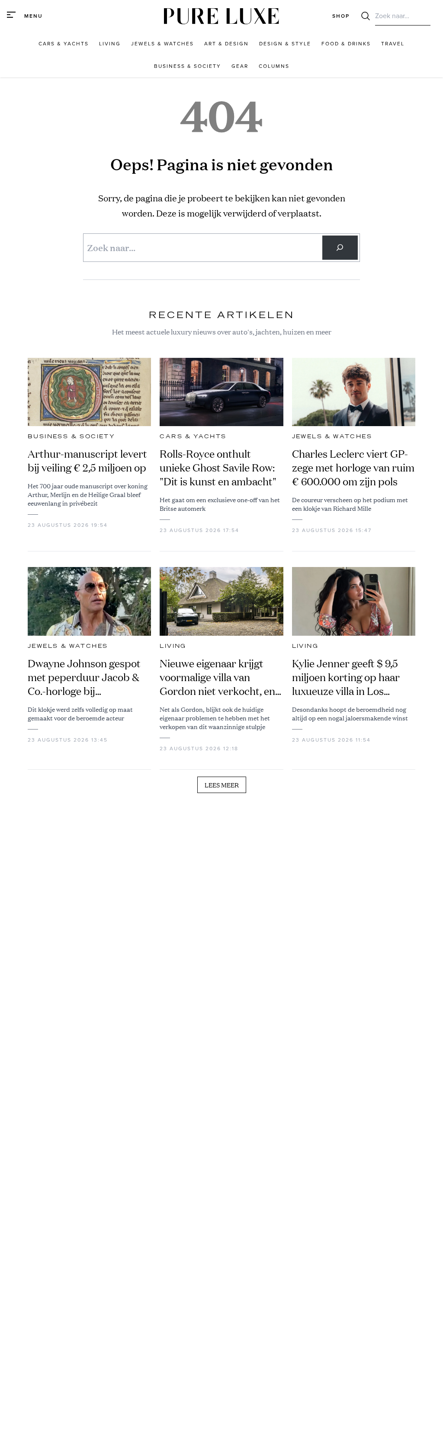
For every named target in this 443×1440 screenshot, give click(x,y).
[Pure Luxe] (221, 16)
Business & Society (71, 436)
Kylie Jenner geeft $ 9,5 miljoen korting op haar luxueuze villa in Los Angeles (346, 677)
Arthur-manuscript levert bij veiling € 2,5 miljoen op (87, 461)
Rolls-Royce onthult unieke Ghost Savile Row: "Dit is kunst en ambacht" (218, 467)
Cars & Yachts (193, 436)
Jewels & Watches (332, 436)
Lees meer (222, 785)
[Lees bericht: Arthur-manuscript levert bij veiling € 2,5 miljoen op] (89, 392)
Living (173, 646)
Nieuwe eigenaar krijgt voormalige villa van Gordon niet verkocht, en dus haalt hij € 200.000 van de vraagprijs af (217, 677)
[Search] (340, 248)
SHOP (341, 16)
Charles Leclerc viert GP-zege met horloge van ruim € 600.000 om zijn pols (353, 467)
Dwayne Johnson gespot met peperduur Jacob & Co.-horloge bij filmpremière (84, 677)
